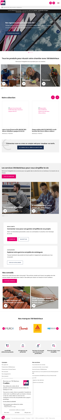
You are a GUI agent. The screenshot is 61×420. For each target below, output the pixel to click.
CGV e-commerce (39, 418)
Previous (3, 31)
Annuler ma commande (37, 382)
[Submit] (2, 7)
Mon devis (50, 3)
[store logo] (3, 2)
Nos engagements (6, 374)
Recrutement (5, 376)
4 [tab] (32, 52)
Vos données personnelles (18, 418)
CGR (47, 418)
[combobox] (30, 7)
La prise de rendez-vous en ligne (40, 367)
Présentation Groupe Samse (9, 369)
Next (58, 31)
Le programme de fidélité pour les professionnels (44, 375)
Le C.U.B (34, 377)
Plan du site (52, 418)
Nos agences (5, 364)
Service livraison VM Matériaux (39, 369)
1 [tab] (28, 52)
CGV (33, 418)
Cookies (28, 418)
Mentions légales (6, 418)
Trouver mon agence (13, 33)
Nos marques (5, 371)
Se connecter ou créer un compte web (30, 147)
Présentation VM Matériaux (8, 367)
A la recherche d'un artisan (38, 364)
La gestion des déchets (38, 380)
